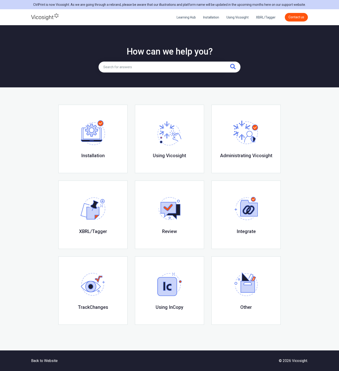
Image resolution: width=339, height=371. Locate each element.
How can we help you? (170, 51)
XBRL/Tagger (266, 17)
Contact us (296, 17)
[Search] (232, 67)
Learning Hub (186, 17)
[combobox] (160, 67)
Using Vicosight (237, 17)
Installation (211, 17)
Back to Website (44, 361)
